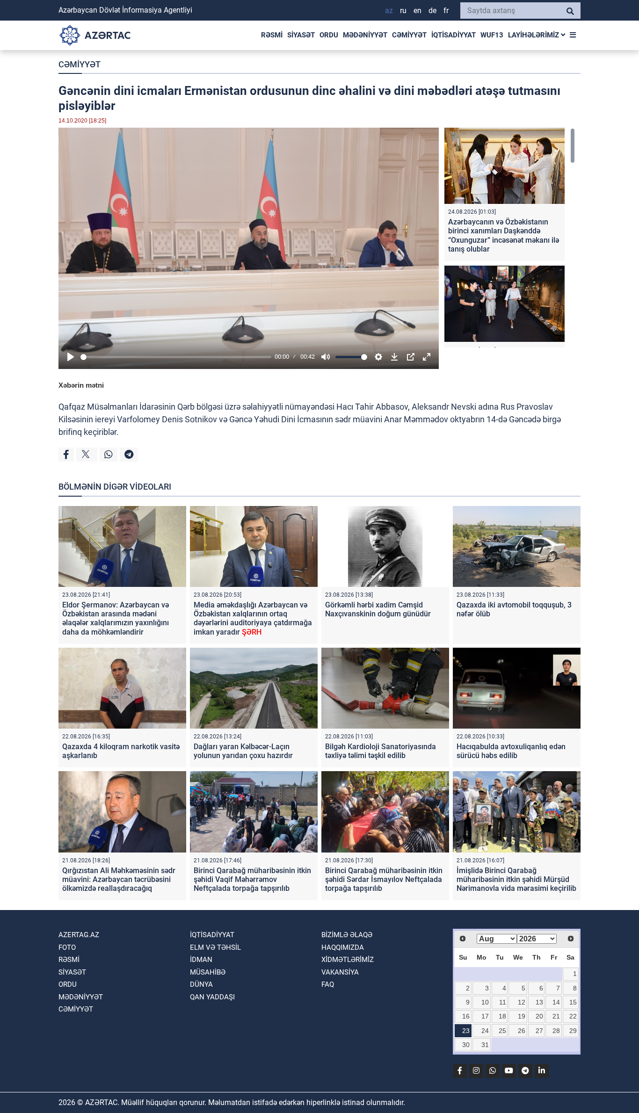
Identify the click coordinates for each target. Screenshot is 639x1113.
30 (466, 1044)
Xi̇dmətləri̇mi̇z (347, 959)
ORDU (329, 35)
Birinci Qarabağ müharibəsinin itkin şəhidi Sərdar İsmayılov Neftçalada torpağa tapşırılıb (384, 879)
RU (403, 10)
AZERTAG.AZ (78, 935)
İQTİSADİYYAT (453, 35)
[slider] (175, 357)
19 (521, 1016)
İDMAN (201, 959)
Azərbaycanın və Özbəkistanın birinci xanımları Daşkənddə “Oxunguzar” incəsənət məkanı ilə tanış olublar (503, 235)
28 (556, 1030)
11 (502, 1002)
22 (573, 1016)
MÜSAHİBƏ (207, 972)
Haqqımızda (342, 947)
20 (539, 1016)
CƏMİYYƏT (409, 35)
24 (485, 1030)
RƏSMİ (272, 35)
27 (539, 1030)
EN (417, 10)
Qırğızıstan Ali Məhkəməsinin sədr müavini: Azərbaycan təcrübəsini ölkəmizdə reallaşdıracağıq (118, 879)
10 (485, 1002)
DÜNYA (201, 984)
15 (573, 1002)
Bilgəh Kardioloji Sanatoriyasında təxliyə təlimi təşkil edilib (380, 751)
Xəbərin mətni (81, 385)
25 (502, 1030)
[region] (509, 237)
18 (502, 1016)
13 (539, 1002)
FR (446, 10)
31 (485, 1044)
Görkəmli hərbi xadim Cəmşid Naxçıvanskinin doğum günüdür (378, 609)
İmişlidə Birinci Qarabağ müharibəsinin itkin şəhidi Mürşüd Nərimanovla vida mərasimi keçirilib (516, 879)
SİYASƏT (301, 35)
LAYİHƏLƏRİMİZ (534, 35)
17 (485, 1016)
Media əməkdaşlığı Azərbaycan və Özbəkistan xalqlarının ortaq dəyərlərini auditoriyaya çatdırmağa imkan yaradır (253, 618)
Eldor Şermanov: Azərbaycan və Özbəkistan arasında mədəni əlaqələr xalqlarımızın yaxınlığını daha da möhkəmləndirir (115, 618)
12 (521, 1002)
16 (466, 1016)
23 (466, 1030)
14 (556, 1002)
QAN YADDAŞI (212, 997)
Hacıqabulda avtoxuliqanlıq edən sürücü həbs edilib (511, 751)
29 (573, 1030)
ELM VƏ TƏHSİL (215, 947)
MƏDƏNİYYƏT (365, 35)
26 (521, 1030)
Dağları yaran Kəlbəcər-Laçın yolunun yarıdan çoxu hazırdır (243, 751)
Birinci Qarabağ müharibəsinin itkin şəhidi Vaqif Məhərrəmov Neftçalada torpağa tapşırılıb (252, 879)
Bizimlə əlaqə (346, 935)
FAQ (327, 984)
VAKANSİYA (340, 972)
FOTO (67, 947)
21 (556, 1016)
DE (432, 10)
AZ (389, 10)
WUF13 (491, 35)
